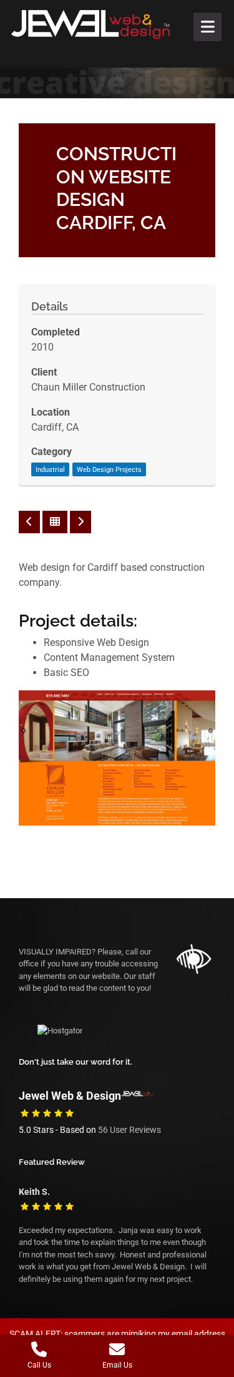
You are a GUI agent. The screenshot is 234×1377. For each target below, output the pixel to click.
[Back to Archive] (54, 522)
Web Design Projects (109, 470)
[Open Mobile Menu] (207, 27)
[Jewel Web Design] (103, 24)
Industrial (50, 470)
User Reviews (129, 1130)
